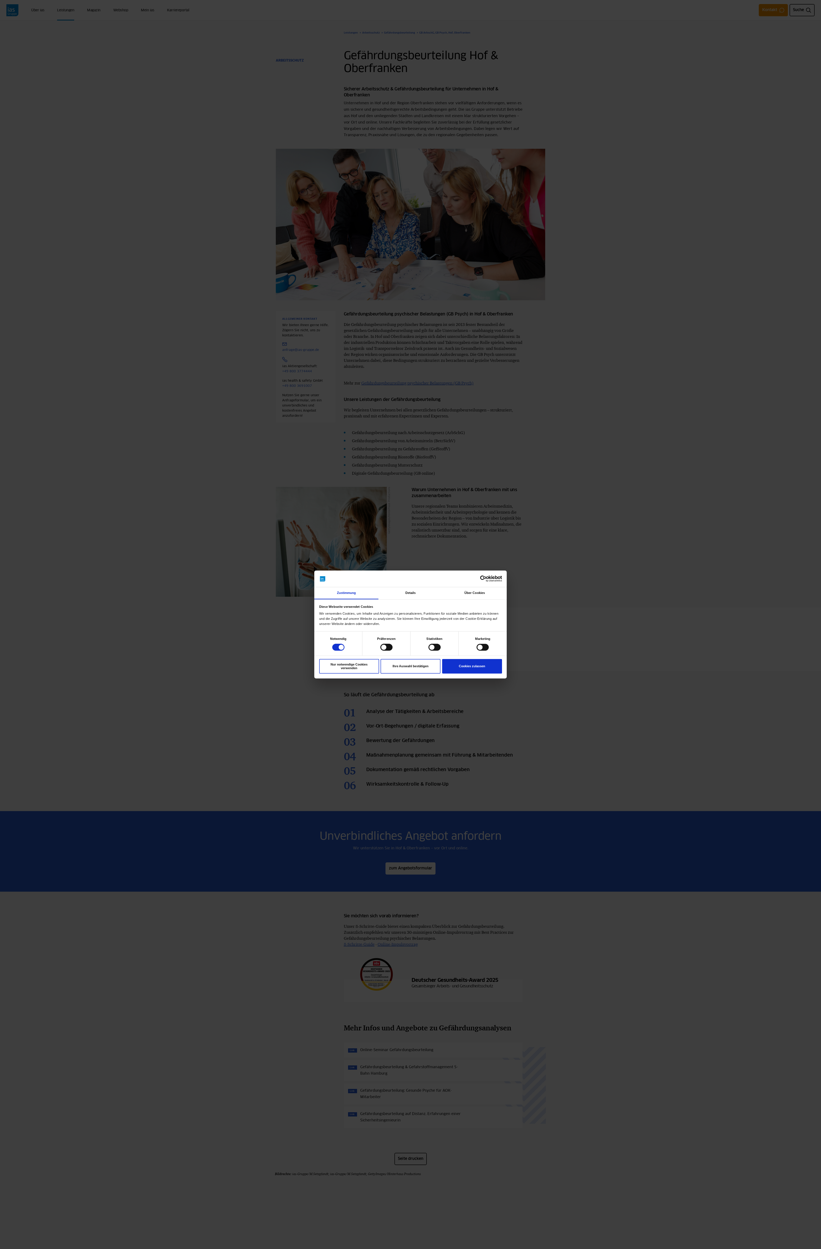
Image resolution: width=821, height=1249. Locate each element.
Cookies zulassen (472, 666)
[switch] (386, 647)
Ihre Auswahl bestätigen (410, 666)
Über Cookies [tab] (474, 593)
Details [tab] (410, 593)
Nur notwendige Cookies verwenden (349, 666)
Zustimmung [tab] (346, 593)
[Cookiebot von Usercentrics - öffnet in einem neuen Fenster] (483, 579)
